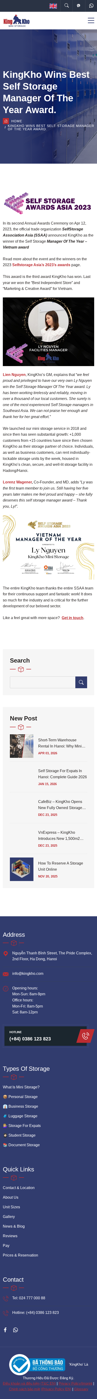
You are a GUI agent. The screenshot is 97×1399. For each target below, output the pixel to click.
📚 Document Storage (21, 1145)
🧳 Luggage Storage (20, 1116)
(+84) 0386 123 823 (30, 1038)
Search (20, 660)
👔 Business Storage (20, 1106)
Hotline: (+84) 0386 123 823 (35, 1313)
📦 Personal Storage (20, 1097)
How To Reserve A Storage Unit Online (60, 866)
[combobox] (53, 6)
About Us (10, 1197)
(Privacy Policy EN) (56, 1389)
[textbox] (53, 6)
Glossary (81, 1389)
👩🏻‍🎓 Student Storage (19, 1135)
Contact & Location (19, 1188)
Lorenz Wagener (17, 482)
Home (16, 121)
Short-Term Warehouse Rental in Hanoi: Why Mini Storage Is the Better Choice (62, 743)
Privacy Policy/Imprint (75, 1383)
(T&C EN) (48, 1383)
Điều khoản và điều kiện (21, 1383)
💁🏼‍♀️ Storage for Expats (22, 1126)
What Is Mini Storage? (21, 1087)
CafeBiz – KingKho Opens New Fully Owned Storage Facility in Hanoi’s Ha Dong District (61, 805)
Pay (6, 1246)
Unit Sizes (11, 1207)
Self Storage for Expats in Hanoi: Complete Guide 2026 (62, 774)
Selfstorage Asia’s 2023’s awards (41, 265)
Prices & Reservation (20, 1255)
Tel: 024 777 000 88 (28, 1298)
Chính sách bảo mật (24, 1389)
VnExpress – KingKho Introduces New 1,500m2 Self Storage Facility (59, 836)
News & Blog (14, 1226)
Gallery (9, 1217)
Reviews (10, 1236)
